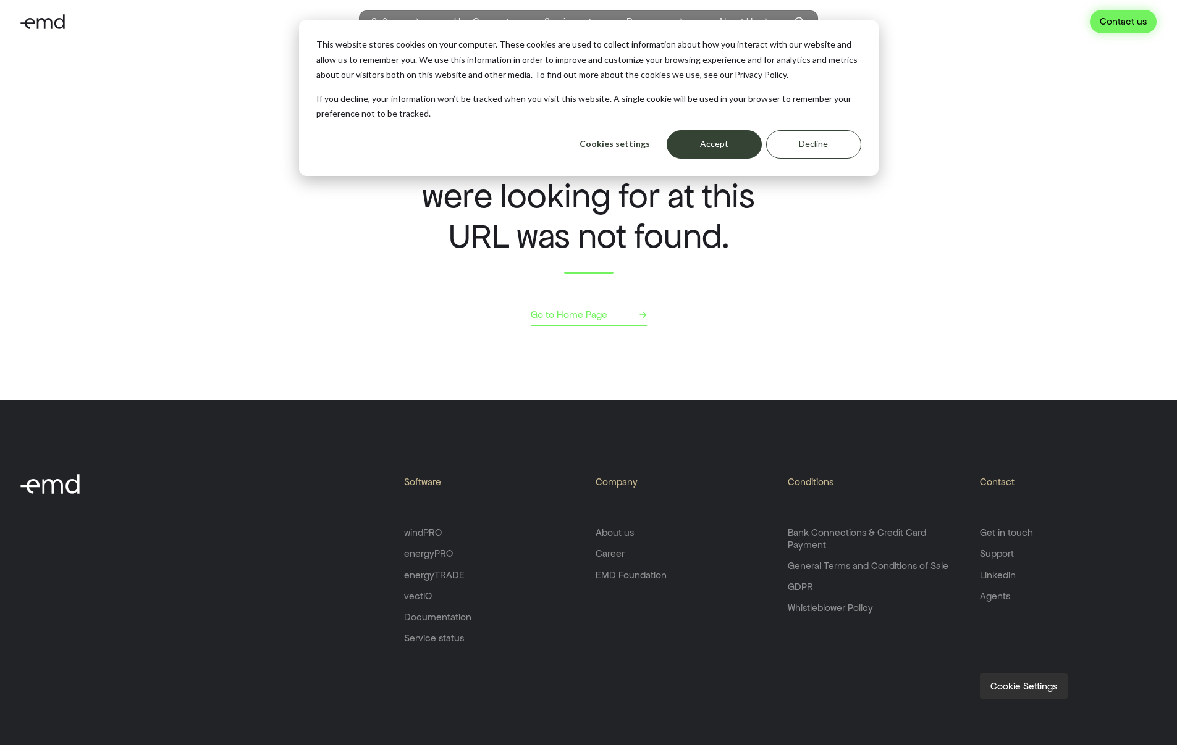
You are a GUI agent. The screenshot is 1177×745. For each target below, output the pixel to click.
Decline (813, 143)
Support (997, 553)
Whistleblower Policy (830, 608)
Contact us (1123, 21)
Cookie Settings (1023, 686)
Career (610, 553)
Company (617, 482)
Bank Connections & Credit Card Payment (857, 538)
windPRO (423, 532)
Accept (714, 143)
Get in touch (1006, 532)
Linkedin (998, 575)
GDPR (800, 587)
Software (422, 482)
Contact (997, 482)
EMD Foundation (631, 575)
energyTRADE (434, 575)
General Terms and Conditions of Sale (868, 566)
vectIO (418, 596)
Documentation (437, 617)
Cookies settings (615, 143)
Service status (434, 638)
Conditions (810, 482)
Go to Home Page (569, 314)
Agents (995, 596)
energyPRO (428, 553)
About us (615, 532)
